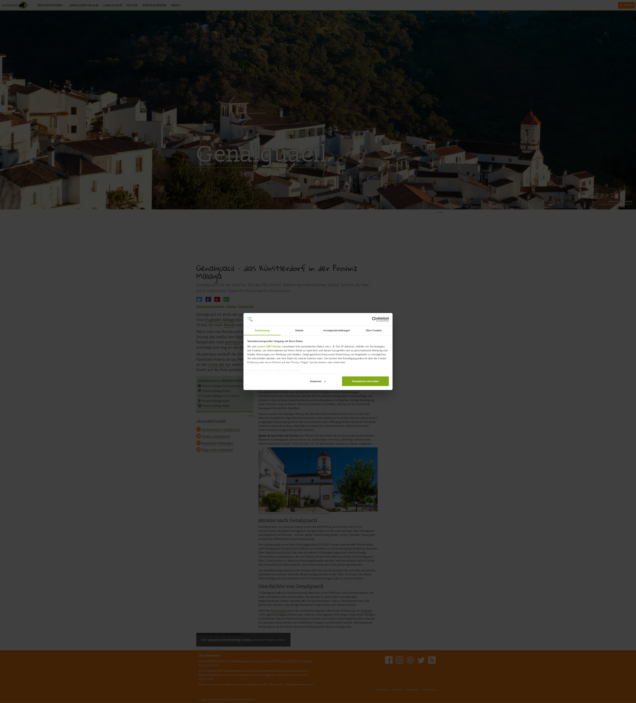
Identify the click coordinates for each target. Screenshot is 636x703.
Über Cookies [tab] (374, 330)
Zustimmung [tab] (262, 330)
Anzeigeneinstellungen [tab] (336, 330)
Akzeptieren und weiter (365, 381)
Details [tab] (299, 330)
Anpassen (315, 381)
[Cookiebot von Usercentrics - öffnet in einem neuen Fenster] (374, 319)
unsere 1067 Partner (269, 346)
